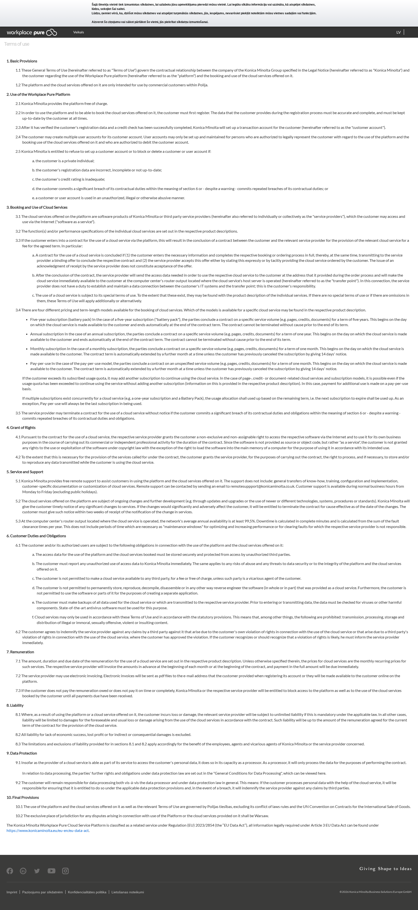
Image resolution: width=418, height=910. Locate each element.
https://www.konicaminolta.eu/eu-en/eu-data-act (48, 830)
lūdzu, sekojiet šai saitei (108, 9)
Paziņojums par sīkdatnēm (42, 892)
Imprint (12, 892)
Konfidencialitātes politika (87, 892)
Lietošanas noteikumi (128, 892)
